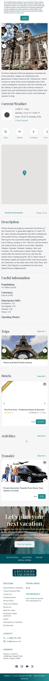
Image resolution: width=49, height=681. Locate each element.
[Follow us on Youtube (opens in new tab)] (27, 666)
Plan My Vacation (24, 544)
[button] (25, 409)
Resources (7, 607)
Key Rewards (8, 625)
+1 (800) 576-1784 (14, 638)
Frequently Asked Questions (10, 614)
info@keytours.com (14, 641)
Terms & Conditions (10, 604)
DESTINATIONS (12, 557)
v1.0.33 (14, 676)
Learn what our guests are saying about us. (34, 599)
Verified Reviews (9, 597)
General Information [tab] (14, 212)
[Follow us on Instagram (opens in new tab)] (22, 666)
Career (5, 619)
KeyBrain (7, 676)
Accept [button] (24, 18)
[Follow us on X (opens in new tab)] (32, 666)
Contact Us (7, 594)
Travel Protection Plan (11, 591)
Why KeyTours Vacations (12, 622)
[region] (25, 394)
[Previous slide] (4, 46)
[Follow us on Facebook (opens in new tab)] (16, 666)
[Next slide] (45, 46)
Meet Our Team (9, 610)
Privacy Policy (19, 13)
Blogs (28, 588)
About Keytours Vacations (13, 588)
